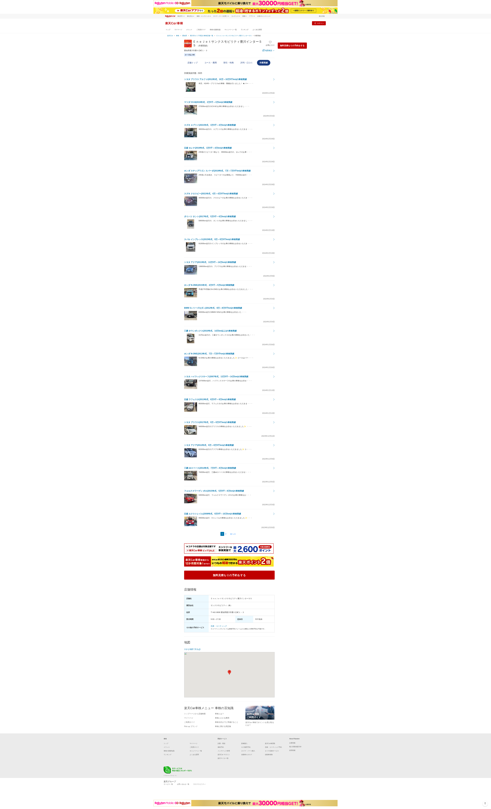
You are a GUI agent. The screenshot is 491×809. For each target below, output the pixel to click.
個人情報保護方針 (295, 747)
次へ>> (233, 534)
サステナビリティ (199, 784)
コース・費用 (210, 63)
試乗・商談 (221, 743)
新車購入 (244, 743)
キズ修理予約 (245, 747)
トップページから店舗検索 (195, 714)
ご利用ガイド (201, 30)
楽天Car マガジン (224, 754)
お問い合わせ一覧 (183, 784)
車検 (177, 36)
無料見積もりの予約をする (292, 45)
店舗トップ (192, 63)
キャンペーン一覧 (231, 30)
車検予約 (221, 747)
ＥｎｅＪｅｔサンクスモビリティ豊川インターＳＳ (234, 36)
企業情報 (292, 743)
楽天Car (170, 36)
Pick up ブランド (191, 726)
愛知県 (184, 36)
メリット (189, 30)
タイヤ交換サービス (272, 751)
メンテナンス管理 (224, 751)
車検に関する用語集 (223, 726)
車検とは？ (219, 714)
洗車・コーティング (219, 626)
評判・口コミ (247, 63)
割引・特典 (229, 63)
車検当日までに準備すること (226, 722)
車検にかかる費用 (222, 718)
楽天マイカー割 (223, 758)
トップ (168, 30)
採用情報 (292, 750)
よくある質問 (257, 30)
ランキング (244, 30)
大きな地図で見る (191, 649)
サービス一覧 (168, 784)
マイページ (178, 30)
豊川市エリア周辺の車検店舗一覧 (201, 36)
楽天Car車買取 (270, 743)
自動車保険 (269, 754)
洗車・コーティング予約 (273, 747)
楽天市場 (322, 16)
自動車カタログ (246, 754)
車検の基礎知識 (215, 30)
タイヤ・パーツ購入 (248, 751)
